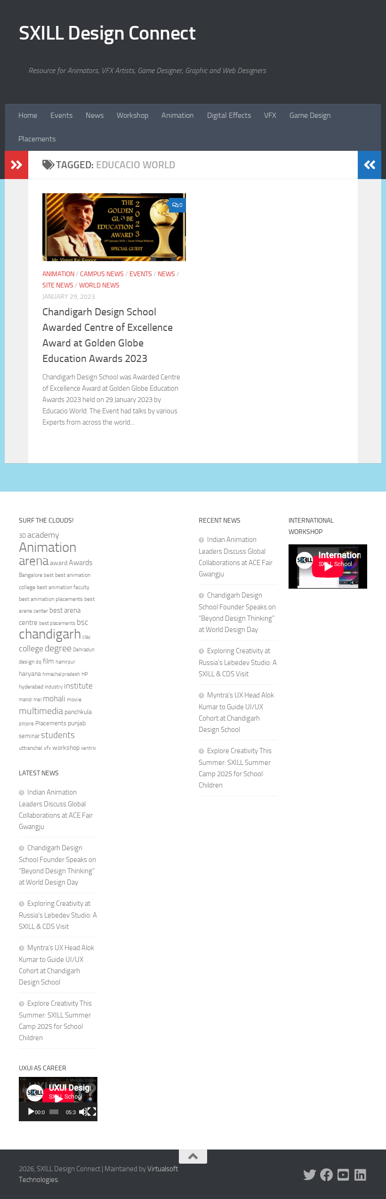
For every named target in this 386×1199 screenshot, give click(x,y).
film (48, 661)
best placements (57, 623)
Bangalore (30, 575)
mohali (54, 698)
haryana (30, 673)
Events (61, 115)
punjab (77, 723)
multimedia (41, 711)
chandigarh (50, 634)
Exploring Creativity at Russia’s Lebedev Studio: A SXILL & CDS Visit (58, 915)
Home (27, 115)
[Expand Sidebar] (16, 165)
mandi (25, 700)
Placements (37, 138)
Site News (57, 285)
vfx (47, 748)
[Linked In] (360, 1175)
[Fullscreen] (91, 1112)
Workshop (132, 115)
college (31, 648)
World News (99, 285)
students (58, 735)
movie (74, 699)
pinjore (26, 724)
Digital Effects (229, 115)
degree (58, 648)
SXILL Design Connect (107, 33)
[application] (58, 1099)
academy (43, 535)
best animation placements (51, 599)
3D (22, 535)
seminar (29, 735)
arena (33, 560)
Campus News (102, 274)
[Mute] (83, 1112)
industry (54, 687)
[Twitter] (309, 1175)
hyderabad (31, 686)
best (49, 575)
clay (86, 636)
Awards (80, 562)
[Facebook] (326, 1175)
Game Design (310, 115)
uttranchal (30, 748)
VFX (270, 115)
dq (38, 661)
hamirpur (65, 662)
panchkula (78, 711)
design (26, 661)
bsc (82, 622)
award (58, 563)
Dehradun (84, 650)
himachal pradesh (61, 674)
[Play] (31, 1112)
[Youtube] (343, 1175)
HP (84, 674)
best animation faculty (63, 587)
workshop (66, 748)
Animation (177, 115)
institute (78, 685)
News (95, 115)
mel (37, 699)
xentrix (88, 748)
